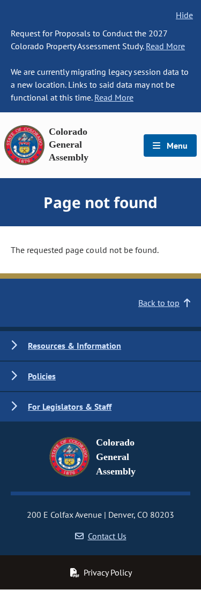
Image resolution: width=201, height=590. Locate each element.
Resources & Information (74, 345)
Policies (42, 376)
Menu (176, 145)
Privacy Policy (108, 572)
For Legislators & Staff (69, 406)
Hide (184, 15)
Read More (165, 46)
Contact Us (107, 536)
